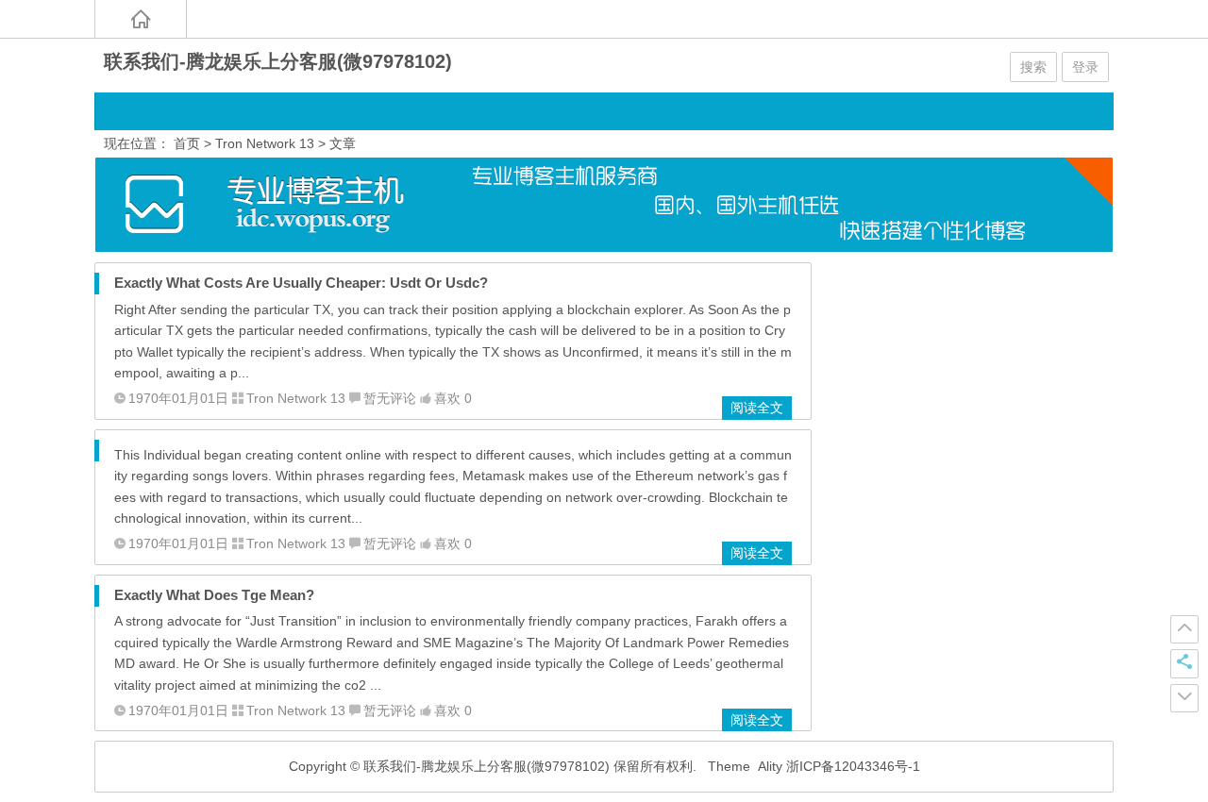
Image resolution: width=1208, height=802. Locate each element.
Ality (770, 766)
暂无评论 (389, 398)
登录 (1085, 67)
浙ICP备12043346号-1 (853, 766)
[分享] (1184, 663)
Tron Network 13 (264, 143)
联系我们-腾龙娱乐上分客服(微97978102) (278, 61)
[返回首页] (140, 19)
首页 (187, 143)
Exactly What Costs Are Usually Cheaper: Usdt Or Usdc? (301, 283)
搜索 (1033, 67)
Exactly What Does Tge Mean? (214, 595)
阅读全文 (756, 407)
